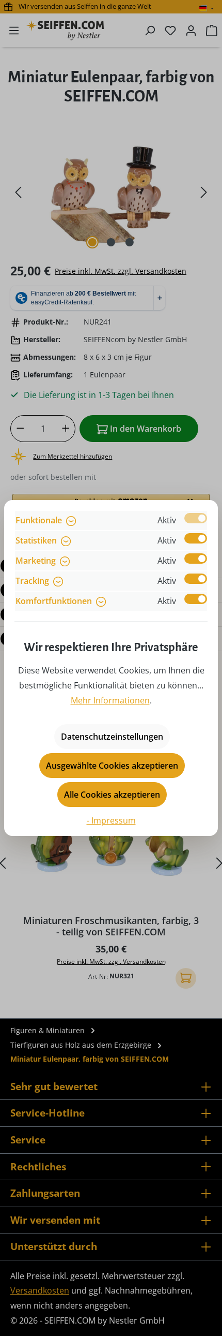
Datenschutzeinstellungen (112, 736)
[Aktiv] (195, 518)
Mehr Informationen (110, 700)
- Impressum (111, 820)
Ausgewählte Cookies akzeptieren (112, 765)
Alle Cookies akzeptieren (112, 794)
